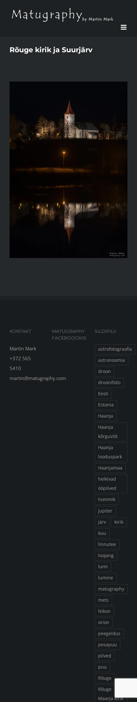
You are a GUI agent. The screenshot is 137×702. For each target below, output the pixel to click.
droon (104, 371)
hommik (106, 499)
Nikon (104, 611)
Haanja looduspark (110, 452)
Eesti (103, 394)
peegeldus (109, 633)
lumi (103, 566)
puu (102, 667)
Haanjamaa (110, 468)
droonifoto (109, 382)
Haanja (105, 416)
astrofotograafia (115, 349)
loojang (106, 555)
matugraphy (111, 589)
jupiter (105, 511)
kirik (118, 522)
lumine (105, 578)
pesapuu (107, 645)
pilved (104, 656)
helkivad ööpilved (107, 483)
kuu (102, 533)
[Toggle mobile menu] (124, 27)
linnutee (107, 544)
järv (102, 522)
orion (103, 622)
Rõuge (105, 678)
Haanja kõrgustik (108, 431)
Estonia (106, 405)
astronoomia (111, 360)
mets (103, 600)
